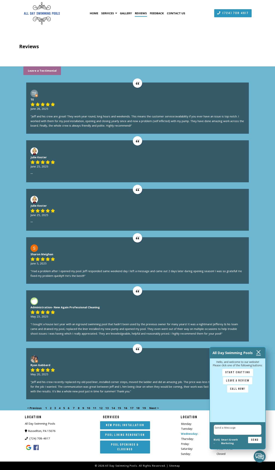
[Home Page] (49, 13)
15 (119, 408)
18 (138, 408)
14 (113, 408)
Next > (154, 408)
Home (94, 13)
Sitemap (174, 465)
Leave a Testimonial (42, 70)
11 (94, 408)
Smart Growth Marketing (229, 441)
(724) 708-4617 (235, 13)
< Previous (34, 408)
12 (101, 408)
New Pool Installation (125, 425)
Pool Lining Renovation (125, 435)
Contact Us (176, 13)
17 (131, 408)
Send (255, 439)
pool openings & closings (125, 447)
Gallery (126, 13)
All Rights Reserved (152, 465)
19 (144, 408)
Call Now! (237, 388)
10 (88, 408)
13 (107, 408)
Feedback (157, 13)
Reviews (141, 13)
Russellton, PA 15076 (42, 431)
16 (125, 408)
